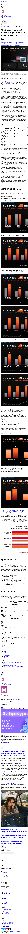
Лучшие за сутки (4, 853)
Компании (6, 902)
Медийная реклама (8, 922)
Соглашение (6, 914)
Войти (5, 892)
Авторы (5, 903)
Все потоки (5, 1)
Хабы (4, 901)
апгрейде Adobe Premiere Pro (8, 511)
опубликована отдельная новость (16, 510)
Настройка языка (4, 931)
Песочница (6, 904)
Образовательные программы (10, 924)
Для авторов (6, 911)
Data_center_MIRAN (5, 26)
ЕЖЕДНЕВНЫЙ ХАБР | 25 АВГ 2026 (10, 744)
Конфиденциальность (8, 916)
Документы (6, 913)
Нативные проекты (8, 923)
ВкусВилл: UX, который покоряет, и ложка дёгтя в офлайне (13, 782)
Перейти (3, 740)
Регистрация (6, 893)
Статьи (5, 898)
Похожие (11, 853)
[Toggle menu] (1, 1)
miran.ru (5, 872)
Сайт (2, 685)
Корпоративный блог (8, 920)
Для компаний (6, 912)
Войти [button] (2, 9)
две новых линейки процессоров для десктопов (12, 81)
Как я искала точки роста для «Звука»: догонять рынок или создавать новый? (13, 781)
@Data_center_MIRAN (16, 699)
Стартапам (6, 926)
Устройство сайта (7, 909)
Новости (5, 899)
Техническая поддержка (15, 931)
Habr (8, 932)
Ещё (5, 847)
